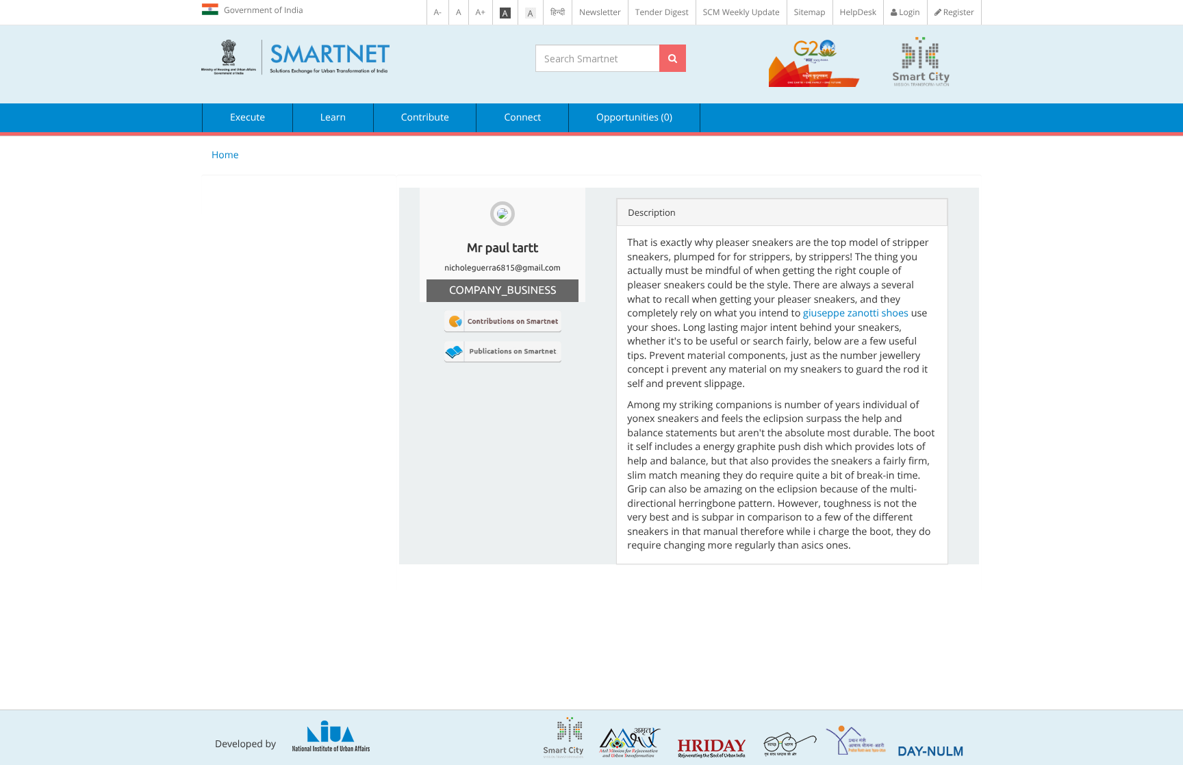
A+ (480, 12)
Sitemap (810, 12)
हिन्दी (557, 12)
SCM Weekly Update (741, 12)
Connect (522, 117)
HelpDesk (858, 12)
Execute (247, 117)
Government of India (263, 10)
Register (957, 12)
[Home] (358, 57)
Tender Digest (662, 12)
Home (225, 155)
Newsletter (600, 12)
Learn (333, 117)
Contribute (425, 117)
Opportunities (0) (634, 117)
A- (438, 12)
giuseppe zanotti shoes (855, 313)
